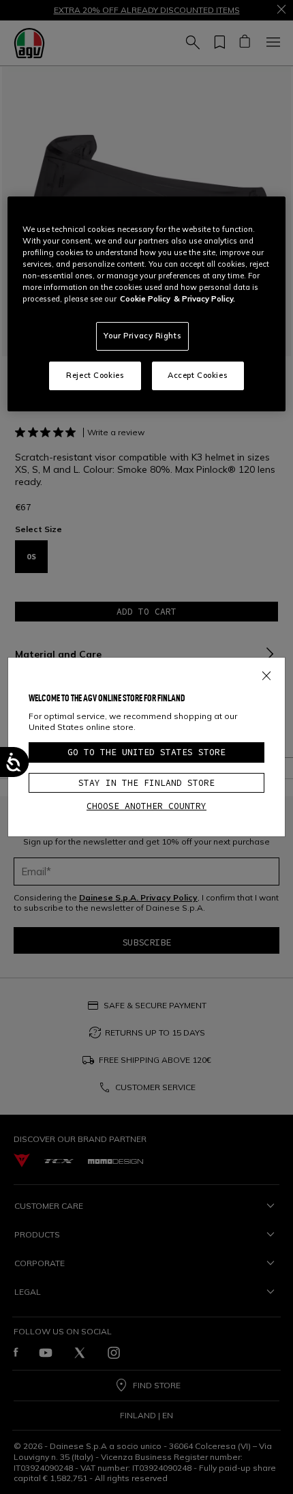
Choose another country (146, 806)
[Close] (266, 673)
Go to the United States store (146, 752)
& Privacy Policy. (204, 299)
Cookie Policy (145, 299)
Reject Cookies (95, 375)
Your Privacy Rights (142, 335)
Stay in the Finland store (146, 783)
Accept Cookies (198, 375)
